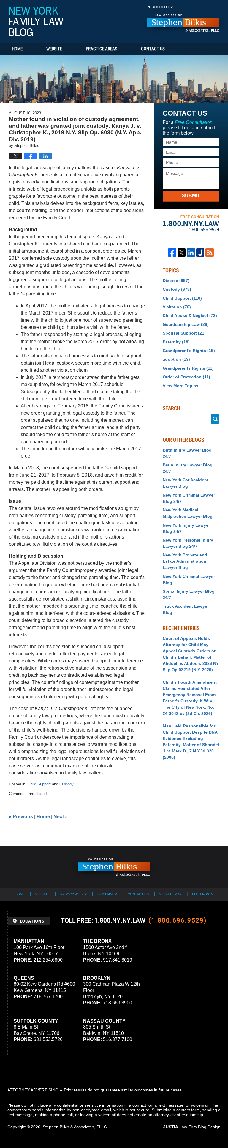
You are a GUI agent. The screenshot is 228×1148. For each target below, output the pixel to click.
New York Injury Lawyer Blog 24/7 (186, 528)
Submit (191, 195)
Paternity (176, 342)
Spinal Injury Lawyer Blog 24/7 (189, 594)
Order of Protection (186, 376)
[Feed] (209, 252)
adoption (176, 359)
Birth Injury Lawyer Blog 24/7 (187, 453)
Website (54, 49)
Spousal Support (184, 333)
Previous (21, 816)
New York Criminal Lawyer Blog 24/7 (189, 498)
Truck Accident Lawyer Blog (186, 609)
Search (215, 419)
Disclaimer (107, 894)
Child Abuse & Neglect (190, 315)
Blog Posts (202, 894)
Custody (66, 784)
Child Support (39, 784)
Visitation (177, 306)
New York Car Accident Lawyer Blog (185, 483)
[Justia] (200, 252)
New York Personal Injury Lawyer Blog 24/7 (188, 543)
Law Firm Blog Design (192, 1126)
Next (60, 816)
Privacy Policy (73, 894)
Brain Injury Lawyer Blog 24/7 (188, 468)
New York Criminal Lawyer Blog (189, 579)
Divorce (176, 280)
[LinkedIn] (191, 252)
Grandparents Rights (188, 368)
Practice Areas (101, 49)
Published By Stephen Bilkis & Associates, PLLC (183, 20)
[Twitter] (181, 252)
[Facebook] (172, 252)
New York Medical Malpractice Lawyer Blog (188, 513)
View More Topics (180, 385)
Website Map (170, 894)
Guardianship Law (186, 324)
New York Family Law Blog (36, 21)
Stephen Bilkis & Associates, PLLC (75, 1126)
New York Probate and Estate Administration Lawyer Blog (185, 561)
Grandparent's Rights (189, 350)
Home (17, 49)
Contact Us (153, 49)
